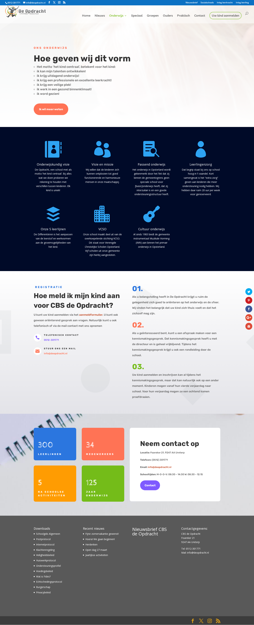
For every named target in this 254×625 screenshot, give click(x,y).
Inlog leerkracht (225, 3)
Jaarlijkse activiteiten (96, 555)
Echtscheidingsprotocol (49, 581)
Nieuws (100, 15)
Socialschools (207, 3)
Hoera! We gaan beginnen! (100, 539)
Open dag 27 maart (96, 549)
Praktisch (183, 15)
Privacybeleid (43, 592)
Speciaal (137, 15)
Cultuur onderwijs (151, 229)
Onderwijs (116, 15)
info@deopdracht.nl (159, 467)
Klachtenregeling (45, 549)
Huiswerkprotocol (46, 560)
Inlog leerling (242, 3)
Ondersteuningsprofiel (48, 565)
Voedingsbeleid (44, 571)
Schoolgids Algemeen (48, 533)
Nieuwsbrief (191, 3)
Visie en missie (102, 164)
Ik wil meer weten (51, 109)
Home (86, 15)
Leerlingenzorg (201, 164)
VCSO (102, 229)
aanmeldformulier (90, 314)
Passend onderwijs (151, 164)
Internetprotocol (45, 544)
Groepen (153, 15)
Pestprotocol (43, 539)
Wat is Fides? (43, 576)
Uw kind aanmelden (225, 15)
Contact (199, 15)
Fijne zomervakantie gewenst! (102, 533)
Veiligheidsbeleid (45, 555)
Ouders (168, 15)
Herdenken (91, 544)
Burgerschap (43, 587)
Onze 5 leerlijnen (53, 229)
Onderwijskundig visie (53, 164)
